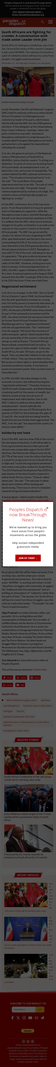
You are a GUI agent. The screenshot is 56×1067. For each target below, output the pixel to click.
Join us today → (28, 558)
